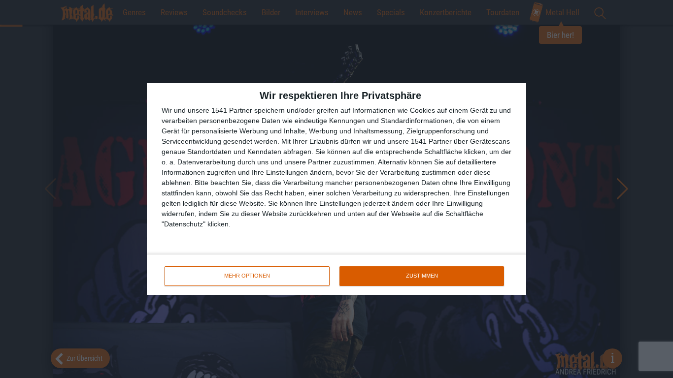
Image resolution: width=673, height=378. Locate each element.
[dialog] (336, 189)
